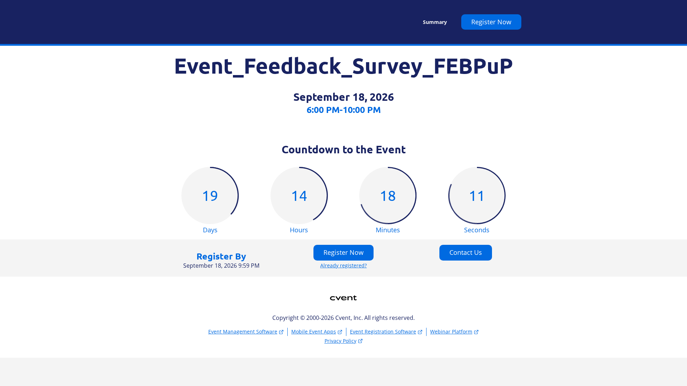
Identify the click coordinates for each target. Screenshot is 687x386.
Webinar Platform (451, 331)
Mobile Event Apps (313, 331)
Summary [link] (435, 22)
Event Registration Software (383, 331)
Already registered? (343, 265)
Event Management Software (242, 331)
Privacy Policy (340, 340)
